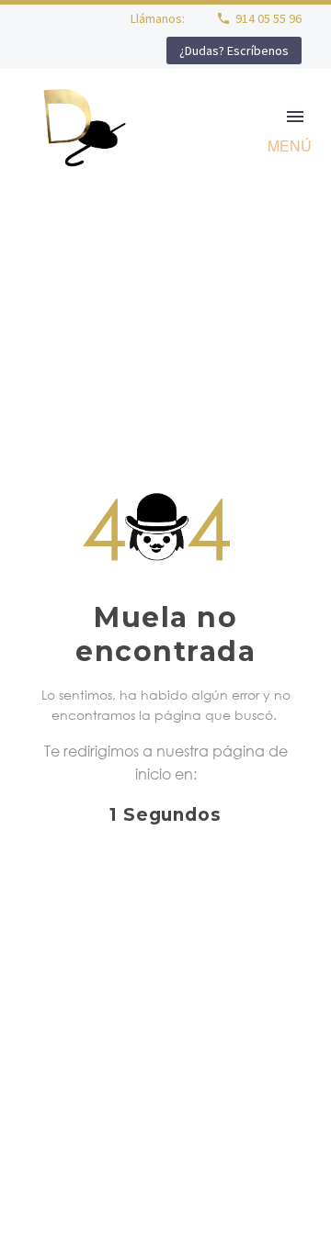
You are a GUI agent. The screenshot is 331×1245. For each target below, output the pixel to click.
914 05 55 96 (268, 18)
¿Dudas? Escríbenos (234, 50)
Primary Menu (295, 116)
